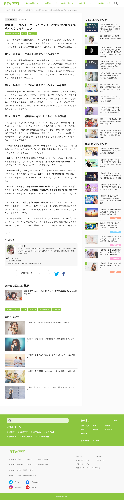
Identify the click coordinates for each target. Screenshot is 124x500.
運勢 (82, 429)
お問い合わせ (100, 460)
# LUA (24, 34)
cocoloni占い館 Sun (15, 459)
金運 (94, 426)
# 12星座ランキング (12, 34)
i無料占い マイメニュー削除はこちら (88, 468)
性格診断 (11, 19)
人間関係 (108, 429)
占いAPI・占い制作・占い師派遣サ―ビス (22, 476)
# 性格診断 (56, 309)
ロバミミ (30, 459)
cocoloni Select (43, 459)
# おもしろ (32, 34)
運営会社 (79, 456)
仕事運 (107, 426)
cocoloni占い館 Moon (16, 465)
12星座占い (24, 432)
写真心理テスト (28, 437)
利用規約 (98, 456)
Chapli (29, 465)
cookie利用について (82, 460)
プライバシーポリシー (83, 464)
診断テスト (13, 437)
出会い (95, 429)
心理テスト (50, 432)
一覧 (115, 420)
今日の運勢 (85, 441)
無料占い (12, 432)
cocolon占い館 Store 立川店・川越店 (21, 470)
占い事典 (96, 441)
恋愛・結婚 (85, 426)
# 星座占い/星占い (44, 309)
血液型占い (37, 432)
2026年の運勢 (43, 437)
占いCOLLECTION (41, 465)
